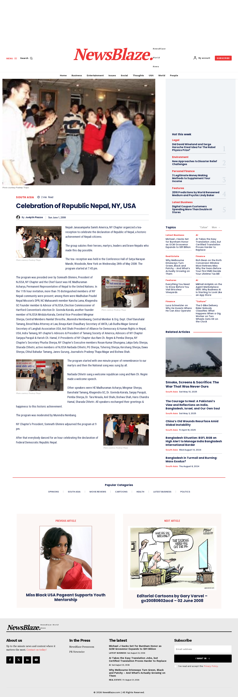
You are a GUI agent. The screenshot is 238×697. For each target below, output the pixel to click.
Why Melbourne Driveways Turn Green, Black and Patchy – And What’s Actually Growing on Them (178, 267)
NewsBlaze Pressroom (81, 646)
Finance (200, 256)
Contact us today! (36, 649)
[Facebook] (9, 660)
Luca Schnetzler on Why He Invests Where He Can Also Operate (179, 308)
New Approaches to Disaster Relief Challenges (194, 163)
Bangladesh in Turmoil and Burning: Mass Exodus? (191, 459)
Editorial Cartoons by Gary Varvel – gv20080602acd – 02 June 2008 (172, 598)
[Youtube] (36, 660)
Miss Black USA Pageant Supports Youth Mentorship (66, 597)
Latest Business (182, 202)
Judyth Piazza (34, 217)
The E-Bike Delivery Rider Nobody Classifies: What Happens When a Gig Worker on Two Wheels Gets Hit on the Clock (208, 313)
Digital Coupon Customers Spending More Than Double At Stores (192, 209)
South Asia (25, 197)
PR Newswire (77, 651)
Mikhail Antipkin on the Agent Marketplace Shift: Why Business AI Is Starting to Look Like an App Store (209, 290)
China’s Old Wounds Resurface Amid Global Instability (192, 423)
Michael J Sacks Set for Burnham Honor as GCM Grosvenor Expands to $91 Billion (178, 243)
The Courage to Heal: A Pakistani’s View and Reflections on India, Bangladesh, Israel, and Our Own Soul (193, 404)
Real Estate (172, 256)
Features (178, 188)
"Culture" (204, 227)
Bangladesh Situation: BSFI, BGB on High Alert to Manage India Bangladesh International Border (194, 441)
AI (197, 235)
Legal (175, 140)
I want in (201, 658)
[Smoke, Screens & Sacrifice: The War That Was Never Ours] (194, 357)
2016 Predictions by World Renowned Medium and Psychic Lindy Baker (195, 194)
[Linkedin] (27, 660)
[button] (27, 58)
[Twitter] (18, 660)
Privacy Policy (211, 666)
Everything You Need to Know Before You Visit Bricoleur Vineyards (178, 288)
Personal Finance (183, 171)
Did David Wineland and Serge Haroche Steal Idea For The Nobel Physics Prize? (193, 147)
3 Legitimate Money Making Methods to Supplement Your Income (191, 178)
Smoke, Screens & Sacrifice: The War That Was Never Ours (192, 384)
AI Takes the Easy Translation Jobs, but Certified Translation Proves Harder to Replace (208, 244)
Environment (180, 157)
